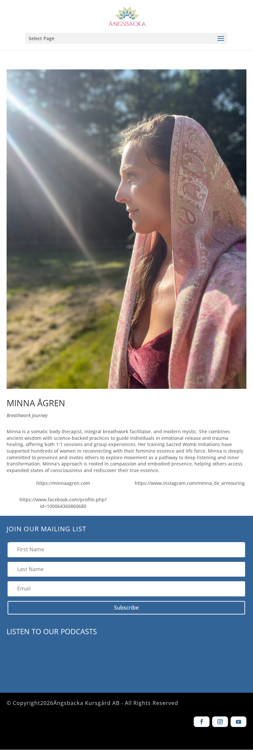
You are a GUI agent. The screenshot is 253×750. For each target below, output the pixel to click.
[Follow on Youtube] (238, 721)
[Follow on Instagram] (220, 721)
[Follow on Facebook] (202, 721)
